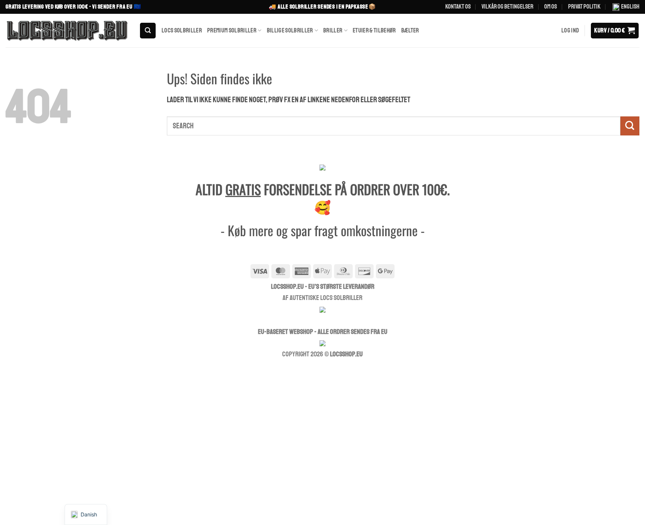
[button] (148, 30)
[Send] (629, 125)
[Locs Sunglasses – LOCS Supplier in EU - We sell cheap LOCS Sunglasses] (67, 31)
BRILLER (332, 30)
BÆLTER (410, 30)
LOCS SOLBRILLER (182, 30)
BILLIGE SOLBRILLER (290, 30)
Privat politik (584, 6)
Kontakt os (458, 6)
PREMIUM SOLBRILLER (231, 30)
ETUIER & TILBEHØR (374, 30)
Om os (550, 6)
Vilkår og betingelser (507, 6)
